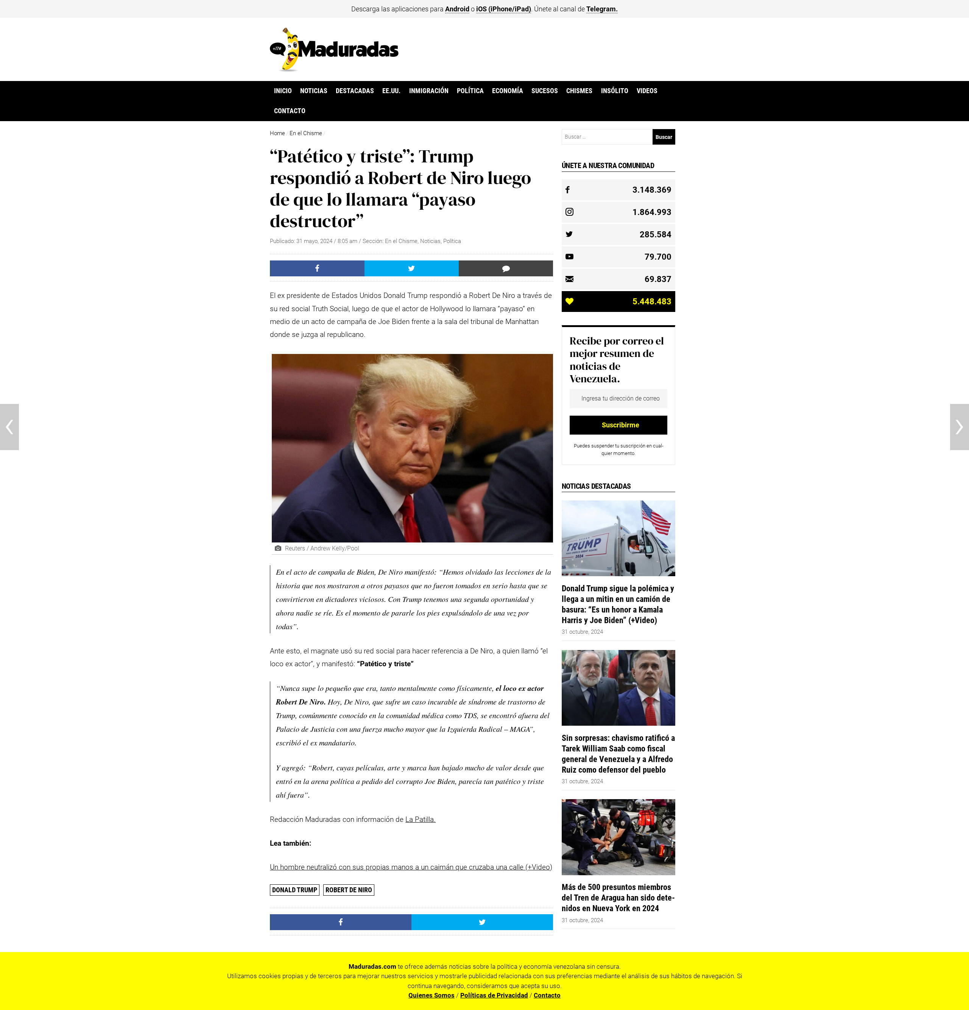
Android (457, 9)
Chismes (579, 91)
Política (470, 91)
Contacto (289, 111)
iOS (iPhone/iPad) (503, 9)
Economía (507, 91)
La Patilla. (420, 819)
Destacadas (355, 91)
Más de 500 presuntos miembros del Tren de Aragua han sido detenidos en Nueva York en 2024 (618, 897)
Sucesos (544, 91)
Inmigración (429, 91)
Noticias (313, 91)
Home (277, 133)
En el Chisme (306, 133)
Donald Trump (294, 890)
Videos (647, 91)
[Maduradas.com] (334, 69)
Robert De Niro (349, 890)
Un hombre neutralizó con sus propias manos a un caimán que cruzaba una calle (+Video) (411, 867)
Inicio (283, 91)
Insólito (614, 91)
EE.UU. (391, 91)
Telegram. (602, 9)
